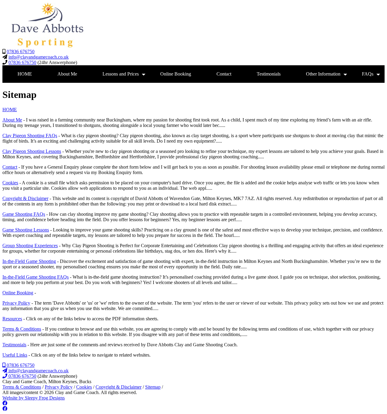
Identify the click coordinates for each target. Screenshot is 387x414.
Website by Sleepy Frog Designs (33, 397)
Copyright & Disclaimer (25, 198)
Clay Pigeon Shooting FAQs (29, 135)
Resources (12, 318)
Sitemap (153, 387)
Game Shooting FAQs (23, 214)
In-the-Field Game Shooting (29, 261)
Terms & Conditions (21, 329)
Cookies (10, 182)
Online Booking (175, 73)
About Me (67, 73)
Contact (223, 73)
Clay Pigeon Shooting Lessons (31, 151)
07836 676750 (20, 51)
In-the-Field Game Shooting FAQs (35, 277)
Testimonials (269, 73)
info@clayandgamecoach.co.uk (38, 57)
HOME (25, 73)
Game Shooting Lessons (25, 229)
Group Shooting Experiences (30, 245)
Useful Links (14, 354)
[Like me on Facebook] (4, 403)
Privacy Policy (16, 303)
